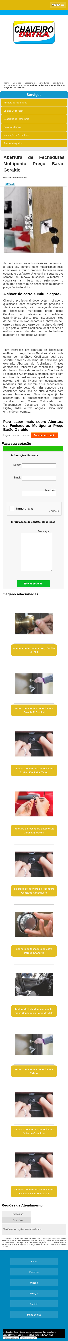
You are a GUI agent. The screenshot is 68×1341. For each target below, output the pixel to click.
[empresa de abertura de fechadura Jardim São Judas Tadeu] (34, 743)
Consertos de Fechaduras (16, 119)
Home (34, 1261)
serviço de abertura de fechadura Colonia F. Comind (34, 710)
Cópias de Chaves (13, 127)
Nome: (17, 464)
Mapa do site (34, 1314)
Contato (34, 1304)
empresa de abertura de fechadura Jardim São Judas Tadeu (34, 770)
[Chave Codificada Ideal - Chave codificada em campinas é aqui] (34, 33)
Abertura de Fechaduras (15, 102)
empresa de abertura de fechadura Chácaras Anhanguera (34, 890)
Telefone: (50, 490)
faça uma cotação (44, 435)
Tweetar (10, 184)
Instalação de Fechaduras (16, 135)
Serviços (34, 95)
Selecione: (18, 1214)
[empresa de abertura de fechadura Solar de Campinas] (34, 1104)
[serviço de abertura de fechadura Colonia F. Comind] (34, 683)
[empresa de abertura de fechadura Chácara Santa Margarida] (34, 1164)
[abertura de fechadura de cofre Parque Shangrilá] (34, 923)
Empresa (34, 1272)
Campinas (18, 1220)
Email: (18, 477)
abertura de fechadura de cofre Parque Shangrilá (34, 950)
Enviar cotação (33, 583)
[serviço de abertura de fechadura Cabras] (34, 1043)
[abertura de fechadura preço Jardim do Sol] (34, 622)
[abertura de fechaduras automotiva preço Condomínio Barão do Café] (34, 983)
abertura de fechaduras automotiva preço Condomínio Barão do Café (34, 1011)
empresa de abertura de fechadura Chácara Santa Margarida (34, 1191)
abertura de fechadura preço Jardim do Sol (34, 650)
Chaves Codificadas (14, 111)
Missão (34, 1282)
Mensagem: (45, 531)
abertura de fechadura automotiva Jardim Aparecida (34, 830)
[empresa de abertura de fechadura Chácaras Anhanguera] (34, 863)
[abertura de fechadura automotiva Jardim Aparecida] (34, 803)
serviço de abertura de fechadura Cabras (34, 1071)
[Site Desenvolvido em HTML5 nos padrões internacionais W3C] (28, 1337)
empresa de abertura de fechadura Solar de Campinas (34, 1131)
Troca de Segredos (13, 143)
